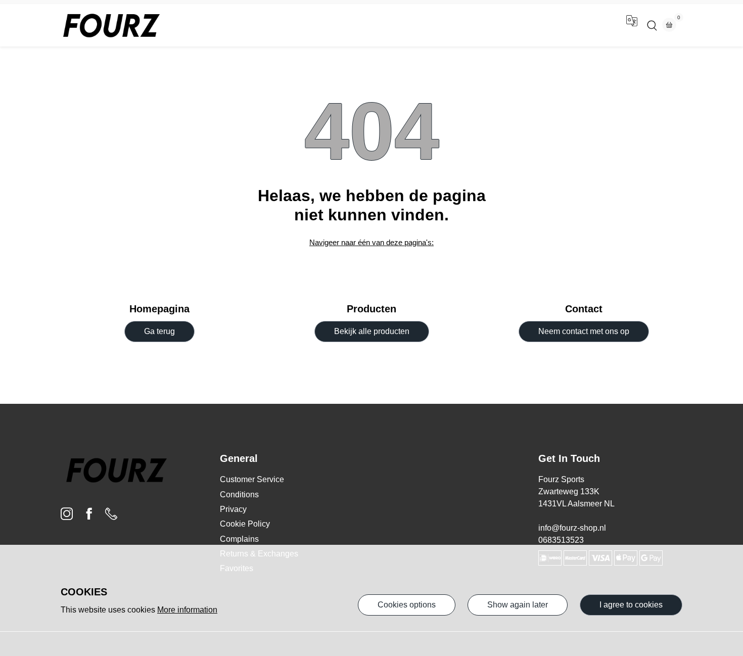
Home (344, 25)
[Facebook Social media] (89, 516)
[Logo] (111, 25)
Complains (239, 539)
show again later (517, 604)
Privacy (233, 509)
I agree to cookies (631, 604)
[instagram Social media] (67, 516)
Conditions (239, 494)
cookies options (407, 604)
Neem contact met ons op (583, 331)
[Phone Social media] (111, 516)
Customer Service (252, 479)
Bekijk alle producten (371, 331)
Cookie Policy (245, 524)
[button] (632, 25)
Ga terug (159, 331)
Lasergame (391, 25)
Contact (441, 25)
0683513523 (561, 540)
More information (187, 609)
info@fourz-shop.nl (572, 528)
